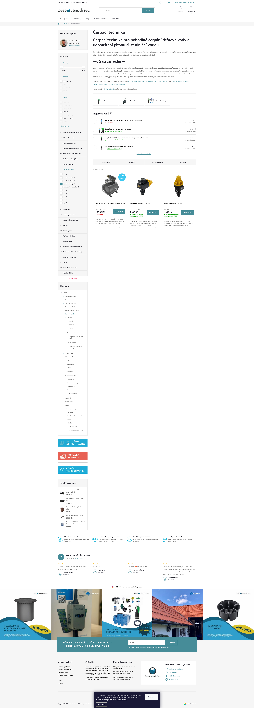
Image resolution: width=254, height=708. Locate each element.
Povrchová (72, 328)
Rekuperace (70, 364)
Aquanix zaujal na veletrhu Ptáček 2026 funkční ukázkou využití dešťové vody (98, 674)
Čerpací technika (70, 314)
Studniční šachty (72, 394)
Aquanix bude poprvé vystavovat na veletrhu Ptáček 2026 (97, 678)
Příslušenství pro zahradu (74, 416)
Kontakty (60, 683)
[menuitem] (64, 19)
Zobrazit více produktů (144, 154)
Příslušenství (71, 386)
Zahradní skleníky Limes (76, 430)
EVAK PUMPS (68, 115)
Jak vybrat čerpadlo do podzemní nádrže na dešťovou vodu (148, 81)
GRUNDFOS (68, 118)
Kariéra (60, 681)
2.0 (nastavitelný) (69, 181)
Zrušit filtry (74, 278)
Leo (65, 121)
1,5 (65, 203)
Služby (67, 405)
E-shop (65, 292)
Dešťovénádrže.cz (174, 676)
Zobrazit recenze (79, 558)
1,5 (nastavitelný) (69, 184)
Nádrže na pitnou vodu (72, 310)
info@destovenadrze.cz (176, 669)
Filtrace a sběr (69, 353)
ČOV (68, 361)
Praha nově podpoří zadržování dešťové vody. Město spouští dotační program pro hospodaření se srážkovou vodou (98, 668)
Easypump (67, 109)
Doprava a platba (63, 672)
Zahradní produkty (70, 409)
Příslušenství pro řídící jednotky (75, 347)
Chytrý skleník (73, 427)
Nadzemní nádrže (70, 307)
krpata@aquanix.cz (74, 46)
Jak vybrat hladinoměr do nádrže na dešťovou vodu (124, 668)
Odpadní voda (69, 357)
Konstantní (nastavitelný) (71, 187)
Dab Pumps (68, 106)
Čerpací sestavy (71, 343)
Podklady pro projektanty (65, 675)
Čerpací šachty (71, 390)
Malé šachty (70, 379)
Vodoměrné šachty (70, 376)
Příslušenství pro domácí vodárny (76, 337)
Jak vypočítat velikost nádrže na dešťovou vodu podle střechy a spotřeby (123, 673)
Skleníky (69, 423)
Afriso (66, 102)
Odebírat (171, 643)
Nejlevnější (106, 162)
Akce (66, 85)
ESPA (66, 112)
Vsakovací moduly (70, 303)
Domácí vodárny (72, 333)
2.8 (65, 190)
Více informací (122, 700)
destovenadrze (173, 679)
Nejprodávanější (157, 162)
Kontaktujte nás (109, 89)
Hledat (148, 10)
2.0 (65, 174)
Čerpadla (69, 318)
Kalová (71, 321)
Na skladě (67, 81)
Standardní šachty (72, 383)
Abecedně (183, 162)
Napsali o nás (62, 678)
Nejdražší (131, 162)
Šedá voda (70, 371)
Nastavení (101, 704)
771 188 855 (173, 672)
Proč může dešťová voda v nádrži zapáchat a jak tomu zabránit (123, 678)
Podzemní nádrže (70, 300)
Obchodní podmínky (63, 2)
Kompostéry (70, 412)
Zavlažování (68, 398)
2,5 (65, 200)
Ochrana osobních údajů (80, 2)
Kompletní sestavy (70, 296)
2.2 (65, 193)
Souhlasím (151, 697)
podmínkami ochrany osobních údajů (158, 648)
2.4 (65, 197)
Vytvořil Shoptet (191, 704)
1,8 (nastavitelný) (69, 177)
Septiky (69, 368)
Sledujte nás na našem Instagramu (129, 587)
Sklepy (69, 419)
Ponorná (71, 325)
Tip (65, 91)
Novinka (67, 88)
